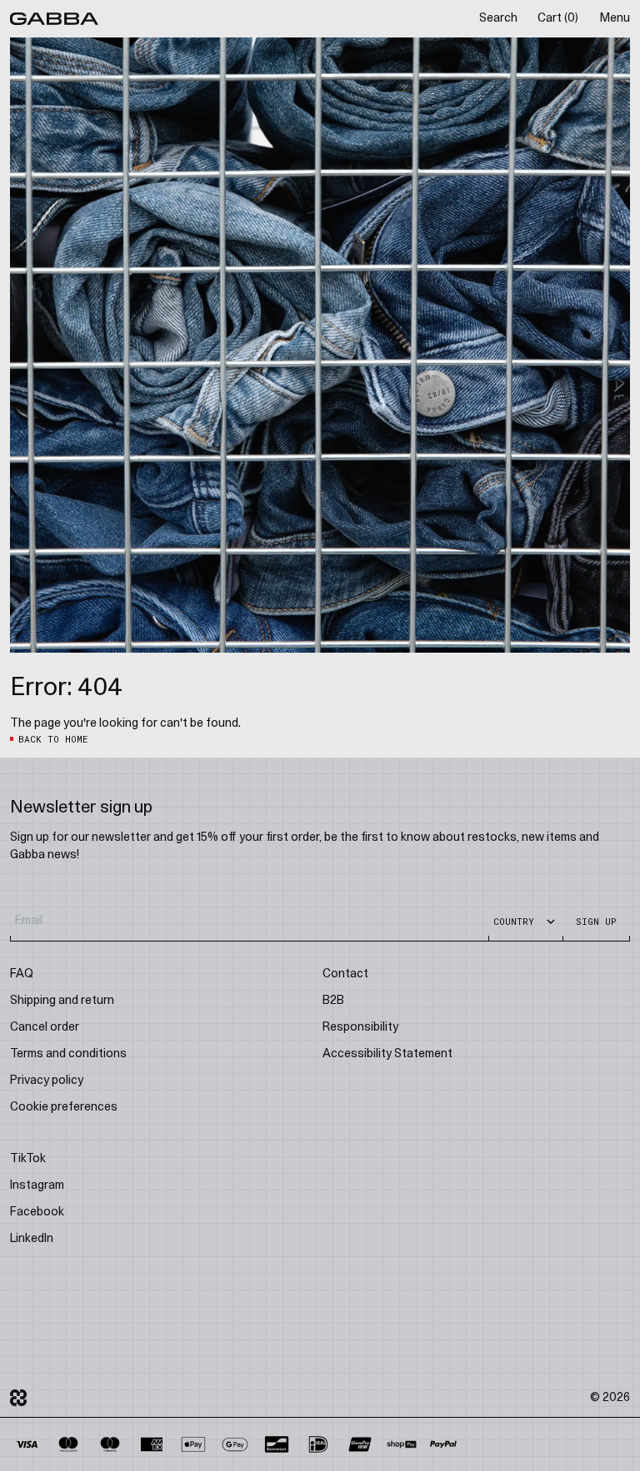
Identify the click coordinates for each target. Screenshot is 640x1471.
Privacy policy (46, 1081)
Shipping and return (62, 1001)
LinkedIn (31, 1239)
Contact (345, 974)
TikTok (28, 1159)
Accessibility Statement (387, 1054)
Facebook (37, 1212)
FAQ (21, 974)
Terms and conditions (68, 1054)
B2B (333, 1001)
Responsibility (360, 1027)
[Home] (54, 18)
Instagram (37, 1186)
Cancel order (44, 1027)
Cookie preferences (64, 1107)
